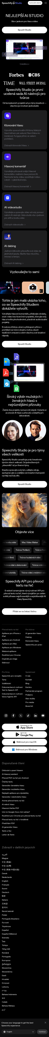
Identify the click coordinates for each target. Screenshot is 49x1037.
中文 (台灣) (6, 866)
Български (6, 960)
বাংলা (3, 998)
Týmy (4, 680)
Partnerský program (33, 691)
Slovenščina (7, 972)
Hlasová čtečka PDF (10, 808)
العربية (4, 854)
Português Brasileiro (10, 919)
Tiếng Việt (6, 949)
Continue (42, 1032)
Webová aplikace (9, 651)
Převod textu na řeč (10, 629)
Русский (5, 922)
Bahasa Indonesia (9, 994)
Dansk (4, 873)
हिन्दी (3, 896)
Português (6, 956)
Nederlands (7, 877)
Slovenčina (6, 968)
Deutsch (5, 892)
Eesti (4, 975)
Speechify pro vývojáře (11, 676)
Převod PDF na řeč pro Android (15, 778)
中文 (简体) (6, 862)
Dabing (28, 637)
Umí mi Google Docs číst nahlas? (16, 812)
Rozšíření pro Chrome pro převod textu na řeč (21, 816)
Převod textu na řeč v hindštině (15, 819)
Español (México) (9, 934)
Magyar (5, 858)
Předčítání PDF (8, 823)
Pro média (29, 702)
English (5, 881)
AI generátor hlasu (33, 633)
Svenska (5, 938)
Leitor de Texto (8, 835)
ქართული (6, 964)
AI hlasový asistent (10, 774)
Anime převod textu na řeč (13, 801)
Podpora (29, 695)
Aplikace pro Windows (11, 647)
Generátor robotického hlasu (14, 797)
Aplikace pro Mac (9, 644)
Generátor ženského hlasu (13, 785)
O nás (27, 676)
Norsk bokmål (8, 911)
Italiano (5, 900)
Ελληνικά (5, 983)
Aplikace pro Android (11, 640)
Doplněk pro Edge (9, 659)
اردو (3, 1009)
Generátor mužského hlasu (13, 789)
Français (5, 885)
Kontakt (28, 680)
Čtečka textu (7, 782)
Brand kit (29, 706)
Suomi (4, 888)
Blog (27, 683)
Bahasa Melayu (8, 1006)
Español (5, 930)
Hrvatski (5, 979)
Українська (6, 926)
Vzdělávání (6, 683)
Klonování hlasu (32, 641)
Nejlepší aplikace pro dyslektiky (15, 793)
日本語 (5, 904)
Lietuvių (5, 987)
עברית (4, 991)
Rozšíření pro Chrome (11, 655)
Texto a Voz (6, 831)
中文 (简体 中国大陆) (10, 870)
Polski (4, 915)
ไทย (3, 941)
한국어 (5, 907)
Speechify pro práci (33, 645)
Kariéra (28, 687)
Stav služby (30, 698)
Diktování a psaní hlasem (12, 770)
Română (5, 953)
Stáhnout (6, 663)
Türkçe (5, 945)
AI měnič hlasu (8, 804)
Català (4, 1002)
